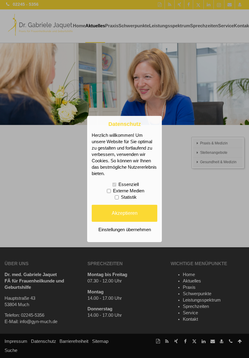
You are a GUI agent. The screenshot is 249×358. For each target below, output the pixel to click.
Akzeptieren (125, 213)
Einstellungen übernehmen (124, 229)
